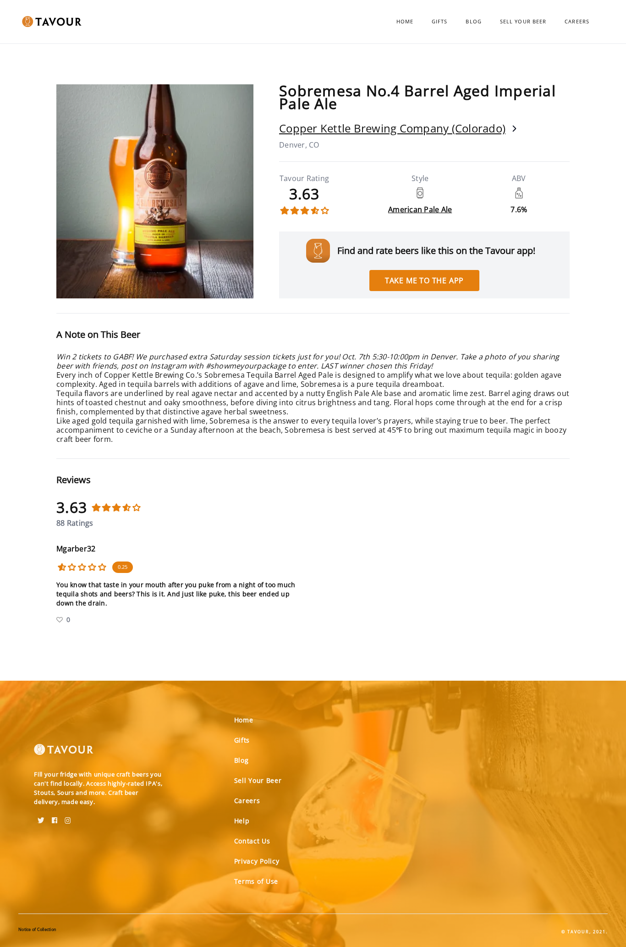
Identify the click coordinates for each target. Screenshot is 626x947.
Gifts (440, 21)
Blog (473, 21)
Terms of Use (256, 881)
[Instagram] (68, 817)
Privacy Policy (257, 861)
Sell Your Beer (523, 21)
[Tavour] (63, 753)
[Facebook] (54, 817)
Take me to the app (424, 280)
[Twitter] (41, 817)
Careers (577, 21)
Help (242, 820)
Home (404, 21)
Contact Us (252, 841)
